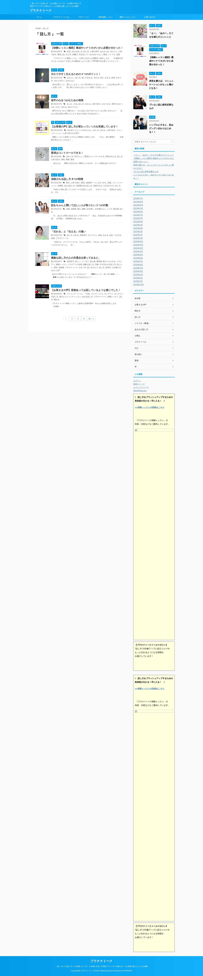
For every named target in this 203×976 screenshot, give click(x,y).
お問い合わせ (149, 17)
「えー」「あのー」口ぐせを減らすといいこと (153, 155)
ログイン (137, 380)
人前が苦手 (94, 51)
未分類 (137, 298)
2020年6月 (138, 241)
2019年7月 (138, 261)
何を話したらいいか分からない (79, 130)
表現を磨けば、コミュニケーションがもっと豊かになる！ (161, 84)
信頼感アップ (91, 183)
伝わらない (70, 81)
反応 (111, 235)
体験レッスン (61, 264)
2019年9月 (138, 254)
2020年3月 (138, 248)
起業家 (60, 186)
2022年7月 (138, 218)
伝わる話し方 (77, 51)
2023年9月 (138, 201)
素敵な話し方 (88, 264)
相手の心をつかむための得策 (67, 100)
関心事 (116, 209)
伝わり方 (69, 156)
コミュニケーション (75, 294)
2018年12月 (138, 284)
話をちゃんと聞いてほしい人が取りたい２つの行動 (79, 205)
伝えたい (70, 78)
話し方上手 (66, 54)
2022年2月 (138, 225)
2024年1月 (138, 198)
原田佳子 (83, 235)
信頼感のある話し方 (84, 186)
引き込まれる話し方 (108, 264)
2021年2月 (138, 231)
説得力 (108, 267)
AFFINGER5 (127, 971)
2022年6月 (138, 221)
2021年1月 (138, 235)
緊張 (59, 54)
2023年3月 (138, 208)
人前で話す (96, 104)
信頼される (97, 186)
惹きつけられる (109, 261)
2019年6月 (138, 264)
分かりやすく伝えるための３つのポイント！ (76, 74)
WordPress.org (140, 390)
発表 (63, 159)
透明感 (99, 261)
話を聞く (90, 209)
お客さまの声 (140, 304)
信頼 (118, 54)
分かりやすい (59, 81)
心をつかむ (106, 104)
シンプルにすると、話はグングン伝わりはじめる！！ (161, 128)
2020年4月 (138, 245)
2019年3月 (138, 274)
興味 (84, 209)
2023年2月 (138, 211)
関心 (79, 209)
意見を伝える (110, 156)
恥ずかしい (78, 156)
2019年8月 (138, 258)
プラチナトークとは (61, 17)
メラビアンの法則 (75, 264)
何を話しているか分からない (90, 54)
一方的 (86, 294)
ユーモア (85, 261)
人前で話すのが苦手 (71, 133)
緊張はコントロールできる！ (67, 152)
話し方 (86, 51)
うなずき (117, 235)
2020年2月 (138, 251)
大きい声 (82, 267)
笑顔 (83, 183)
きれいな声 (55, 270)
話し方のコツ (112, 51)
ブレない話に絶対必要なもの (145, 171)
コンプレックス (97, 294)
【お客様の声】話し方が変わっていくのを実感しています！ (84, 126)
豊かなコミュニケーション (70, 297)
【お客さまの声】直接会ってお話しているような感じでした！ (86, 290)
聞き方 (56, 300)
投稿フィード (139, 384)
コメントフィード (141, 387)
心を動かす (116, 267)
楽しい (78, 261)
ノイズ (109, 209)
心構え (137, 335)
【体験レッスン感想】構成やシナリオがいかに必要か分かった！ (87, 47)
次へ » (91, 318)
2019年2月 (138, 278)
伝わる (103, 51)
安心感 (92, 261)
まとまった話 (72, 104)
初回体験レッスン (105, 17)
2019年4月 (138, 271)
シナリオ (111, 54)
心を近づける (108, 186)
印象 (97, 264)
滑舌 (56, 267)
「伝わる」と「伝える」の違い (68, 231)
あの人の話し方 (141, 329)
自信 (69, 51)
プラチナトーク (41, 10)
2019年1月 (138, 281)
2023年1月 (138, 215)
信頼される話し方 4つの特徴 (67, 178)
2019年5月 (138, 268)
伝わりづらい (73, 107)
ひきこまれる (61, 107)
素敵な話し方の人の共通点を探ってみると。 (76, 257)
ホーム (39, 17)
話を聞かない (100, 209)
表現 (113, 78)
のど (137, 348)
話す (102, 78)
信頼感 (73, 209)
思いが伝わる (87, 78)
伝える (107, 78)
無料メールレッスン (128, 17)
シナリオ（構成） (142, 323)
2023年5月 (138, 205)
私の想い (138, 354)
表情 (53, 238)
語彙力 (75, 54)
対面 (100, 235)
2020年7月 (138, 238)
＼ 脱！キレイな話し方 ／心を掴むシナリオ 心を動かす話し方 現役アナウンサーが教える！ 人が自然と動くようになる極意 (101, 966)
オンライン (92, 235)
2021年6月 (138, 228)
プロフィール (83, 17)
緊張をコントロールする (94, 156)
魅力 (68, 183)
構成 (105, 54)
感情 (67, 159)
